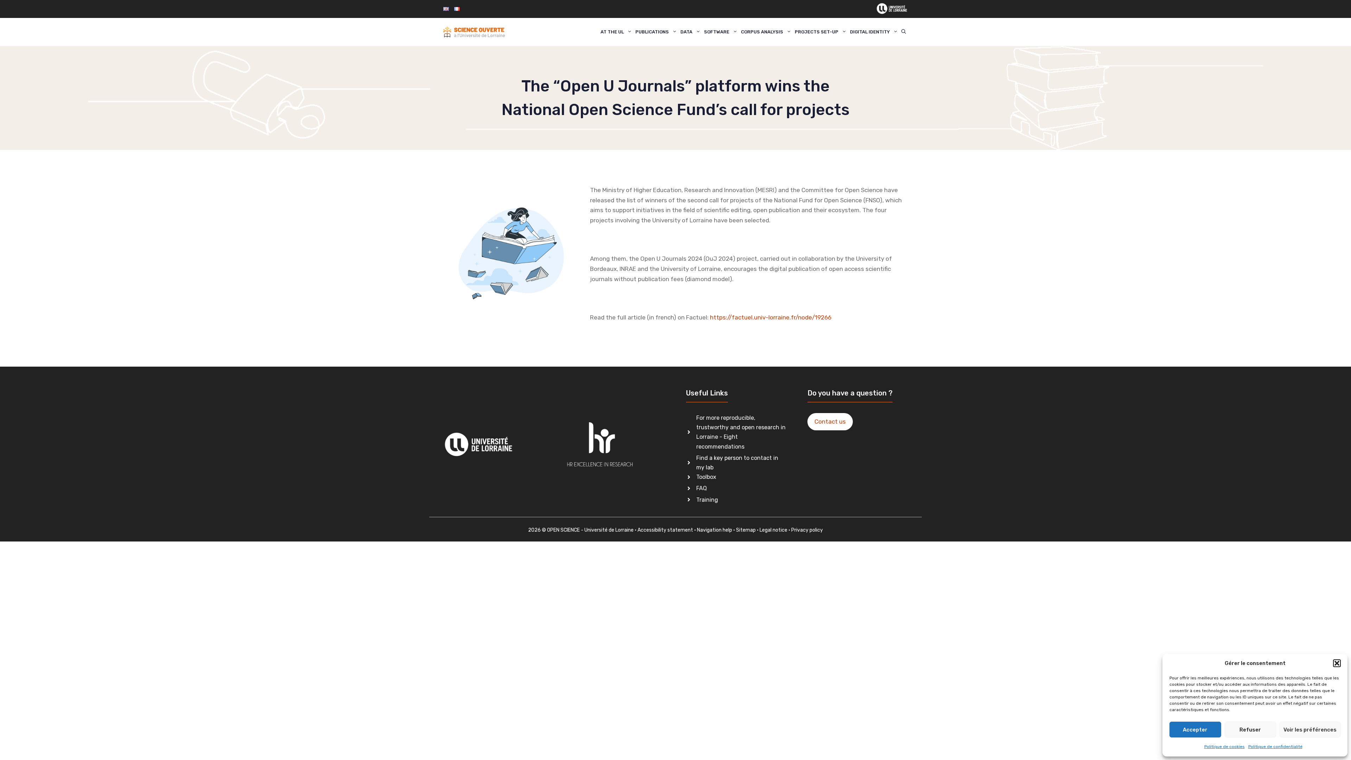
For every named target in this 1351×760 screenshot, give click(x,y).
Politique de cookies (1224, 746)
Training (707, 499)
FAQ (701, 488)
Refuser (1250, 730)
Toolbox (706, 477)
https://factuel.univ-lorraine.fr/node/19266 (770, 317)
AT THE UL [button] (612, 31)
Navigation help (714, 530)
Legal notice (773, 530)
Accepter (1195, 730)
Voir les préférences (1310, 730)
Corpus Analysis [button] (762, 31)
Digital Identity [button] (870, 31)
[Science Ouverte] (474, 32)
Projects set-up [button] (816, 31)
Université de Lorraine (609, 530)
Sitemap (746, 530)
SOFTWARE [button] (716, 31)
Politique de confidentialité (1275, 746)
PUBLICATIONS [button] (652, 31)
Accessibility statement (665, 530)
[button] (1336, 663)
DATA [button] (686, 31)
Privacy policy (807, 530)
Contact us (830, 421)
